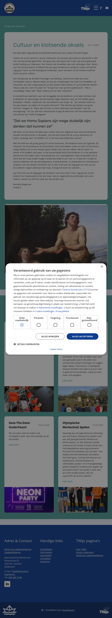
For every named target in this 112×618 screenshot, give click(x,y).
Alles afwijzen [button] (50, 336)
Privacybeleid (62, 311)
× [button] (102, 267)
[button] (26, 344)
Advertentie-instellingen (51, 307)
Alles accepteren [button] (82, 336)
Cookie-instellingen (44, 311)
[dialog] (56, 309)
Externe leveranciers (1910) (76, 289)
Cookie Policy (56, 349)
